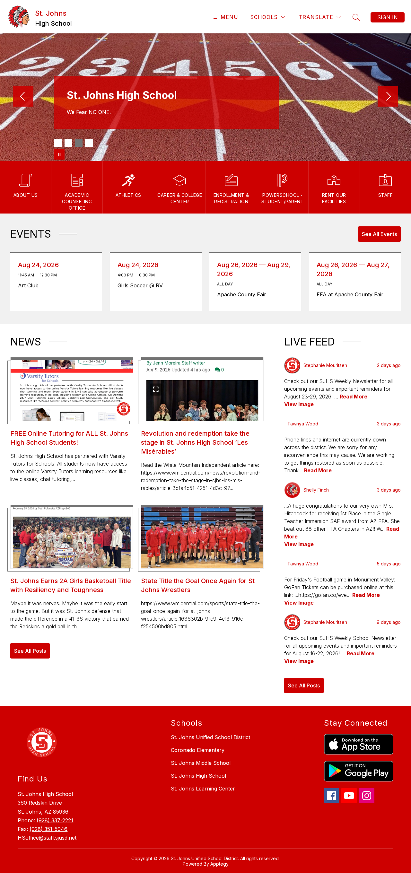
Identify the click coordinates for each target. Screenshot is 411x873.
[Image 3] (79, 143)
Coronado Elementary (197, 750)
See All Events (379, 234)
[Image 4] (89, 143)
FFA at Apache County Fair (352, 294)
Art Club (30, 285)
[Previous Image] (23, 97)
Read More (353, 396)
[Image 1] (58, 143)
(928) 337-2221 (55, 820)
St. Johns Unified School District (210, 737)
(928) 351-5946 (48, 829)
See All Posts (30, 651)
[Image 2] (68, 143)
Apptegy (219, 864)
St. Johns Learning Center (203, 788)
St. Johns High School (198, 776)
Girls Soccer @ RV (142, 285)
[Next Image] (388, 97)
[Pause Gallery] (59, 154)
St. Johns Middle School (201, 763)
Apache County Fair (244, 294)
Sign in (387, 17)
